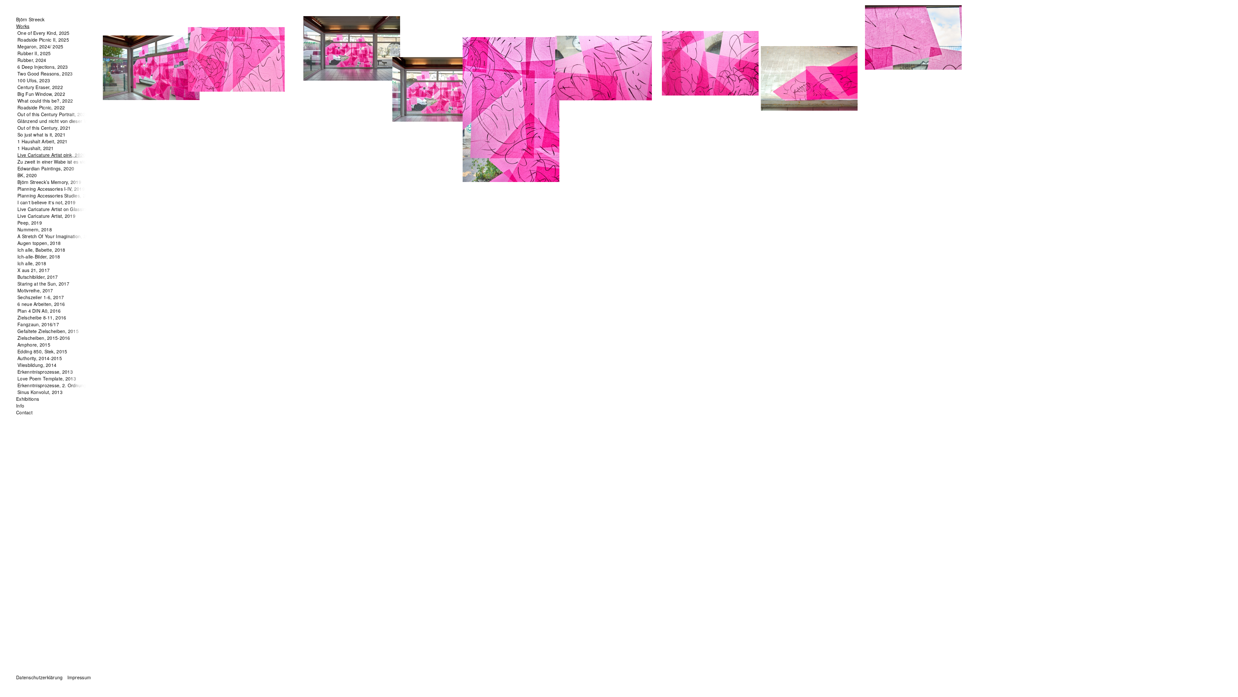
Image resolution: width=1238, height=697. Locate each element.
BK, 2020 (27, 175)
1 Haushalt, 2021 (35, 148)
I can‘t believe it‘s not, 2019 (46, 202)
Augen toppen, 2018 (39, 243)
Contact (24, 412)
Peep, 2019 (29, 222)
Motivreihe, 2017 (35, 290)
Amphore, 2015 (33, 344)
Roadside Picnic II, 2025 (43, 39)
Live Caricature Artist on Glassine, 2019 (59, 209)
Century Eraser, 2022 (40, 87)
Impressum (79, 677)
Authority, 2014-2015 (39, 358)
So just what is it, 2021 (41, 134)
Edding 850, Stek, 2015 (42, 351)
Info (20, 405)
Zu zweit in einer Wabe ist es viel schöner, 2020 (67, 161)
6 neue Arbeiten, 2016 (41, 304)
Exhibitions (27, 399)
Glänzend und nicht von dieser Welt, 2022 (61, 121)
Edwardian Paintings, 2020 (45, 168)
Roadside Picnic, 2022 (41, 107)
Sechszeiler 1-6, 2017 (40, 297)
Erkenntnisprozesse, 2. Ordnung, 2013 (58, 385)
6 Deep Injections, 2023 (42, 67)
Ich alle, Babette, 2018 (41, 250)
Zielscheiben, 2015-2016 (43, 338)
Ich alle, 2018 (31, 263)
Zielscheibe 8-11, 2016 (41, 317)
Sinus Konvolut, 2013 (40, 392)
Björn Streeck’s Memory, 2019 (49, 182)
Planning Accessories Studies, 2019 (55, 195)
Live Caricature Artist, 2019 (46, 216)
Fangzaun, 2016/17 (38, 324)
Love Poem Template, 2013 (46, 378)
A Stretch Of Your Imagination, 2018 (55, 236)
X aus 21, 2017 (33, 270)
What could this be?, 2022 (45, 100)
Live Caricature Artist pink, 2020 (51, 155)
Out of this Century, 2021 (44, 128)
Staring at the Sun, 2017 (43, 283)
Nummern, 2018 (34, 229)
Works (22, 26)
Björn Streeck (30, 19)
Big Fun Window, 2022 (41, 94)
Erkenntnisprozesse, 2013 (45, 372)
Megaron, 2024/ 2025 (40, 46)
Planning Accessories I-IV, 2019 (51, 189)
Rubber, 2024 (31, 60)
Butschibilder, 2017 (37, 277)
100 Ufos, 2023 (33, 80)
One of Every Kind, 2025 (43, 33)
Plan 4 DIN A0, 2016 (39, 311)
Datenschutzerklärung (39, 677)
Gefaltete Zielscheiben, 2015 (48, 331)
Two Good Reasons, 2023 (45, 73)
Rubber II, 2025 (34, 53)
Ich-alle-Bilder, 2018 (38, 256)
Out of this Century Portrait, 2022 (52, 114)
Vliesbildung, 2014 (36, 365)
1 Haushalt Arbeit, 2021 (42, 141)
